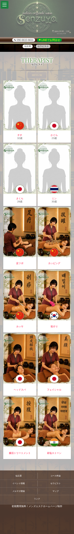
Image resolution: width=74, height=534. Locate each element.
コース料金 (55, 476)
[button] (4, 5)
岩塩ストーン (54, 453)
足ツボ (19, 263)
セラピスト (55, 483)
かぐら (54, 135)
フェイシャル (54, 389)
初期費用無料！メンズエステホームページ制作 (37, 506)
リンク (37, 499)
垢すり (54, 326)
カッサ (19, 326)
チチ (19, 135)
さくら (19, 198)
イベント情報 (18, 483)
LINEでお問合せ (50, 40)
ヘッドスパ (20, 389)
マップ (55, 491)
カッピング (54, 263)
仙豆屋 (18, 476)
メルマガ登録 (18, 491)
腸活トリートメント (20, 453)
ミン (54, 198)
